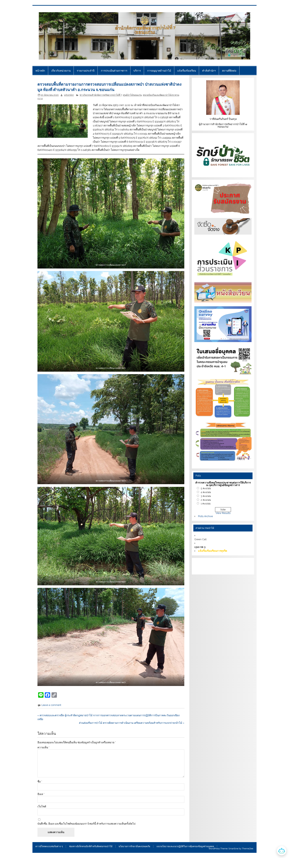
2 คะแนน (206, 499)
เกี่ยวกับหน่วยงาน (61, 70)
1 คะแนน (205, 503)
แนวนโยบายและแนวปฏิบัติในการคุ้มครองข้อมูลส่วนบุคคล (185, 846)
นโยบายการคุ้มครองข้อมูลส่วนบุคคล (219, 569)
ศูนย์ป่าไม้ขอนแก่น (132, 95)
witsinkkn (69, 95)
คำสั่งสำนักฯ (209, 70)
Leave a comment (51, 705)
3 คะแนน (206, 496)
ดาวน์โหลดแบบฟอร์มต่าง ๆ (49, 846)
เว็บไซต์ (41, 806)
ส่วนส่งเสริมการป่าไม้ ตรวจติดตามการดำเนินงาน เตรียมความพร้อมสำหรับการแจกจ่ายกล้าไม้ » (131, 722)
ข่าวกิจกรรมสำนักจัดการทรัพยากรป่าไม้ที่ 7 (101, 95)
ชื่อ (39, 781)
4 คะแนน (206, 492)
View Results (223, 513)
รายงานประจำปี (85, 70)
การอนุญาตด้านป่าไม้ (159, 70)
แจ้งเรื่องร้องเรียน (186, 70)
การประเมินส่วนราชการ (114, 70)
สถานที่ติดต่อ (229, 70)
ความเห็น (43, 747)
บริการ (137, 70)
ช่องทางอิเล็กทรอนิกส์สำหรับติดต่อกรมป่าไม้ (90, 846)
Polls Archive (205, 516)
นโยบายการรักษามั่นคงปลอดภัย (134, 846)
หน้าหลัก (40, 70)
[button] (110, 213)
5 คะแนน (206, 488)
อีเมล (40, 794)
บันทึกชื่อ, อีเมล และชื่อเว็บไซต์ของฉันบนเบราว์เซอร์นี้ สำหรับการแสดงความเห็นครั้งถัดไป (86, 824)
